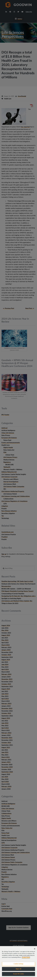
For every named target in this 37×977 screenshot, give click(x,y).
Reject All (18, 969)
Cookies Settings (18, 964)
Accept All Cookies (18, 974)
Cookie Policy (26, 957)
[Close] (34, 949)
